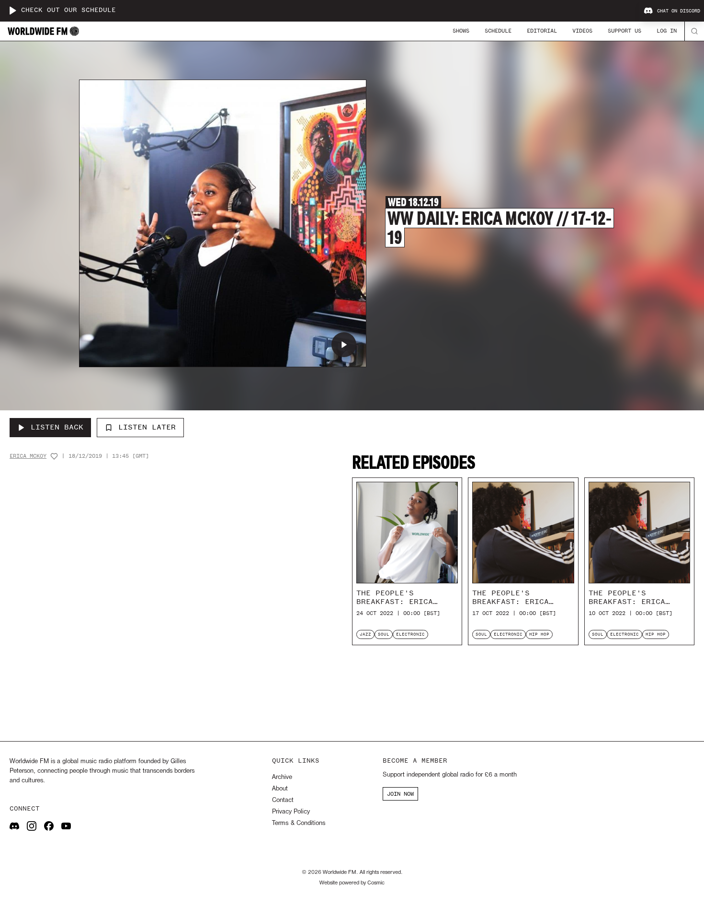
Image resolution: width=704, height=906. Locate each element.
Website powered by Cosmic (352, 883)
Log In (667, 30)
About (280, 788)
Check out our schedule (68, 10)
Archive (282, 777)
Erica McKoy (28, 456)
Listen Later (147, 427)
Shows (461, 30)
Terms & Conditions (298, 823)
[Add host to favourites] (54, 456)
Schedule (498, 30)
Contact (283, 800)
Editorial (542, 30)
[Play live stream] (12, 10)
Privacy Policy (291, 811)
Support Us (624, 30)
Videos (582, 30)
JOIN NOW (400, 793)
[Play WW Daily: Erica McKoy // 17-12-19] (343, 344)
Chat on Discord (678, 11)
